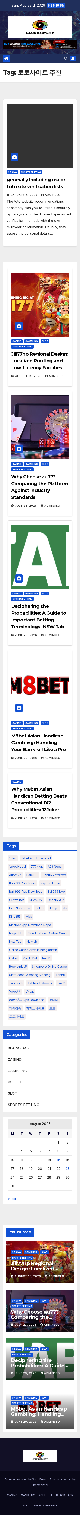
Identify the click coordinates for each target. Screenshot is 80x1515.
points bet (30, 958)
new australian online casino (48, 933)
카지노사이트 (35, 1008)
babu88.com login (22, 883)
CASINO (12, 172)
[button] (66, 58)
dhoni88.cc (56, 900)
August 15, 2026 (28, 376)
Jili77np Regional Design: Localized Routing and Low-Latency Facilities (39, 361)
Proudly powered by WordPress (26, 1479)
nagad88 (15, 933)
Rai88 (46, 958)
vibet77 (14, 991)
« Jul (12, 1199)
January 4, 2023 (24, 194)
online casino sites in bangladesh (33, 950)
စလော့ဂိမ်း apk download (26, 1000)
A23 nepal (55, 866)
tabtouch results (40, 983)
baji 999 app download (25, 891)
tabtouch (16, 983)
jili (65, 908)
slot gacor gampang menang (30, 975)
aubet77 (15, 875)
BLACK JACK (19, 1048)
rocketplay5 (18, 966)
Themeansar (39, 1485)
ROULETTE (17, 1082)
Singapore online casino (49, 966)
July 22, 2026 (26, 505)
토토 (52, 1008)
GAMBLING (31, 341)
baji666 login (50, 883)
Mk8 (29, 916)
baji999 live (56, 891)
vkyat (30, 991)
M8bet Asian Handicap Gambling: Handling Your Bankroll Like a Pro (38, 742)
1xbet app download (36, 858)
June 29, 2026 (26, 635)
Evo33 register (20, 908)
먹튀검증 (15, 1008)
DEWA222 (36, 900)
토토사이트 (16, 1016)
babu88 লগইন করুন (54, 875)
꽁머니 (53, 1000)
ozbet (13, 958)
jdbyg (53, 908)
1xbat (12, 858)
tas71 (61, 983)
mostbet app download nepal (30, 925)
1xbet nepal (17, 866)
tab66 (60, 975)
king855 (15, 916)
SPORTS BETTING (31, 172)
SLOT (45, 341)
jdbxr (40, 908)
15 (58, 1160)
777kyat (37, 866)
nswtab (32, 941)
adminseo (53, 194)
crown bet (16, 900)
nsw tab (15, 941)
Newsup (66, 1479)
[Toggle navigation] (37, 59)
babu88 (32, 875)
